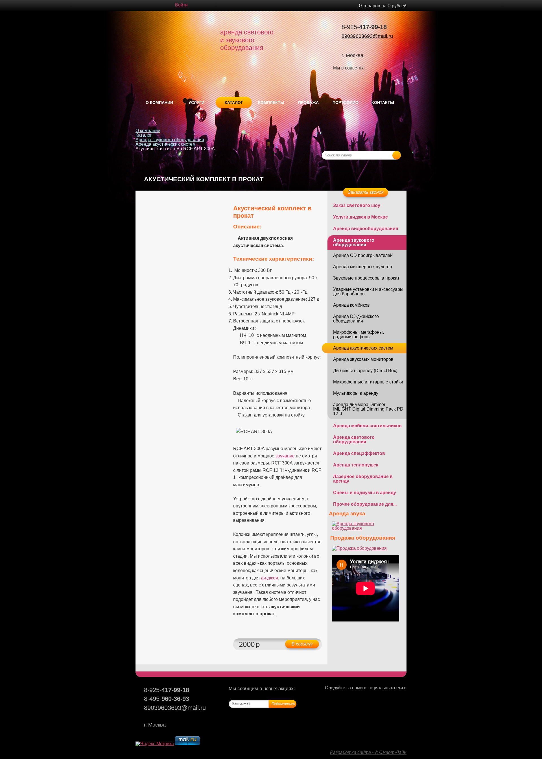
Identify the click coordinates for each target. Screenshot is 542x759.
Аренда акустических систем (166, 144)
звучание (285, 455)
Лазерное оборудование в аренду (363, 478)
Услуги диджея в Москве (360, 217)
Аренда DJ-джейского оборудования (356, 318)
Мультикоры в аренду (355, 393)
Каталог (234, 102)
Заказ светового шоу (356, 205)
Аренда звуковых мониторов (363, 359)
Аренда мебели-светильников (367, 425)
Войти (181, 5)
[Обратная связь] (149, 5)
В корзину (302, 644)
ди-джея (269, 577)
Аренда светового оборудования (354, 439)
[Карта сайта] (161, 5)
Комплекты (271, 102)
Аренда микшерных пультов (362, 266)
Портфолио (346, 102)
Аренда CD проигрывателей (363, 255)
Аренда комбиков (351, 305)
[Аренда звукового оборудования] (367, 528)
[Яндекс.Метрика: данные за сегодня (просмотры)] (155, 743)
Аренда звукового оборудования (170, 139)
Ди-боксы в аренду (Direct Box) (365, 370)
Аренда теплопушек (355, 465)
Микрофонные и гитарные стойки (368, 382)
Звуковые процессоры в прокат (366, 278)
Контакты (382, 102)
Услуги (196, 102)
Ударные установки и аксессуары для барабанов (368, 291)
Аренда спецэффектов (359, 453)
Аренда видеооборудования (365, 228)
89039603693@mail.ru (367, 36)
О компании (159, 102)
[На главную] (138, 5)
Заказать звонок (366, 192)
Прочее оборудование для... (365, 504)
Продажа (308, 102)
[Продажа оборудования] (359, 548)
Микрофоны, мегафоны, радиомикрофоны (358, 334)
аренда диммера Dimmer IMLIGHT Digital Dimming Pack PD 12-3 (368, 409)
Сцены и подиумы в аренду (364, 492)
